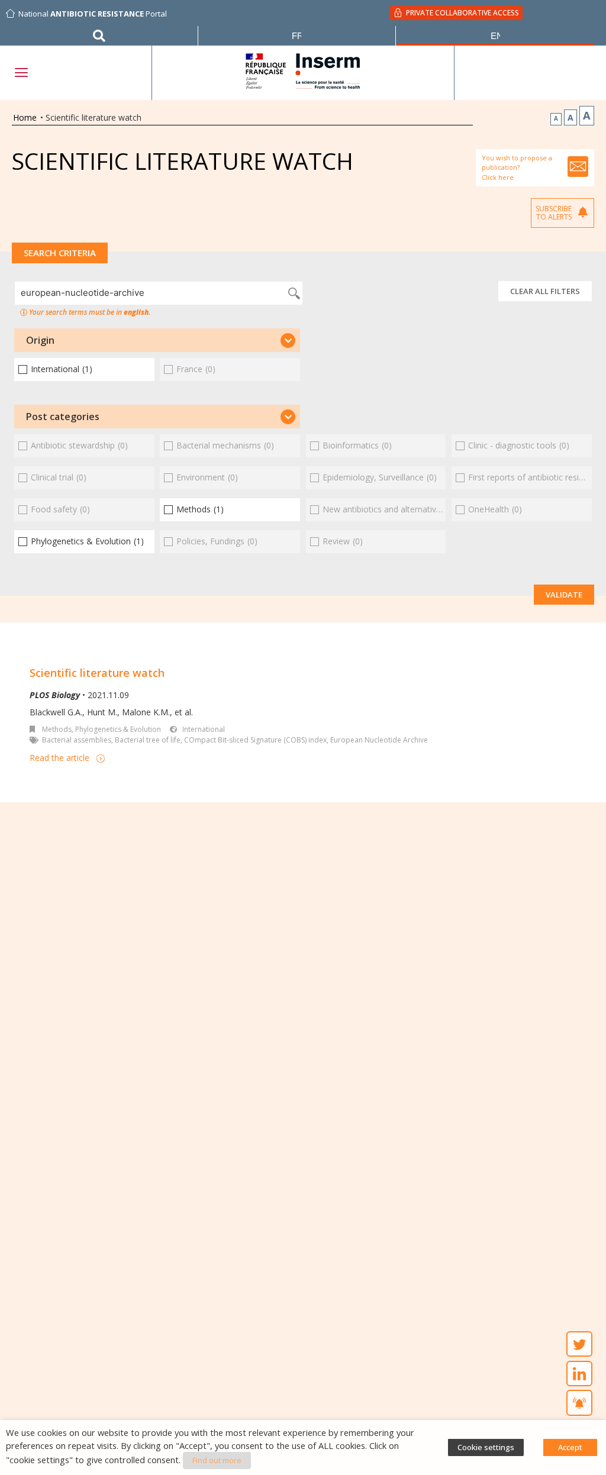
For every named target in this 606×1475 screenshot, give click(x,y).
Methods (57, 729)
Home (25, 117)
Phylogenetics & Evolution (118, 729)
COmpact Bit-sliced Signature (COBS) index (255, 740)
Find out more (216, 1460)
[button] (157, 340)
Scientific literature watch (97, 673)
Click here (498, 177)
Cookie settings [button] (485, 1447)
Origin (40, 340)
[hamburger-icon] (21, 72)
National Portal (92, 13)
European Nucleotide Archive (379, 740)
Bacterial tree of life (147, 740)
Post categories (62, 416)
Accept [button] (570, 1447)
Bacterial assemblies (76, 740)
